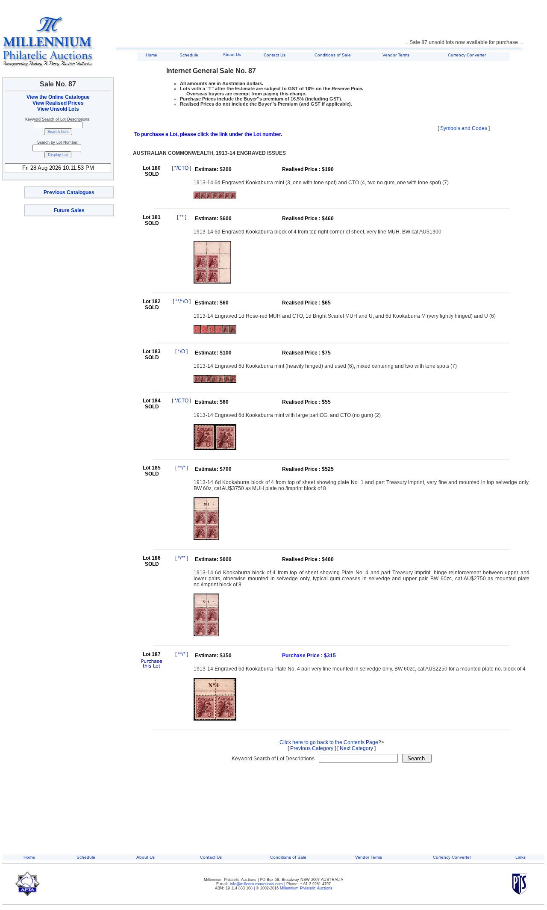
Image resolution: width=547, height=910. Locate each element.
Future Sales (69, 210)
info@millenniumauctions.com (257, 884)
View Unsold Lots (58, 109)
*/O (181, 352)
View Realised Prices (58, 103)
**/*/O (181, 301)
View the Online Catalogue (58, 97)
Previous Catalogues (69, 192)
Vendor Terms (395, 55)
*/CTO (181, 168)
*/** (181, 558)
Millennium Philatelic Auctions (306, 888)
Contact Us (274, 55)
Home (151, 55)
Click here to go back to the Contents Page (328, 742)
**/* (181, 468)
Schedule (188, 55)
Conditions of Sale (333, 55)
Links (520, 857)
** (181, 217)
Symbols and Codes (463, 128)
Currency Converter (467, 55)
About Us (232, 54)
